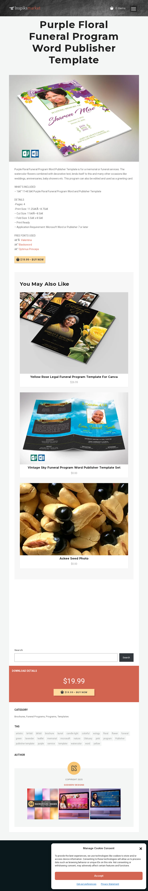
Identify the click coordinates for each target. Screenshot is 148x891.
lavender (29, 738)
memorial (52, 738)
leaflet (41, 738)
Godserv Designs (74, 785)
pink (98, 738)
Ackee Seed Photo (74, 558)
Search (18, 650)
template (62, 743)
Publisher (120, 738)
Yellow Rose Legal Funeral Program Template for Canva (74, 377)
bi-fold (29, 733)
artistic (19, 733)
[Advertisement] (74, 610)
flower (115, 733)
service (51, 743)
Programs (51, 716)
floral (105, 733)
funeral (125, 733)
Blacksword (25, 244)
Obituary (88, 738)
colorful (86, 733)
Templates (63, 716)
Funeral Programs (35, 716)
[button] (141, 848)
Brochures (19, 716)
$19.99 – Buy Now (31, 259)
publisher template (25, 743)
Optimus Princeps (29, 249)
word (87, 743)
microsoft (65, 738)
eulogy (96, 733)
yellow (97, 743)
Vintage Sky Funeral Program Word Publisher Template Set (74, 467)
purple (41, 743)
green (19, 738)
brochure (49, 733)
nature (77, 738)
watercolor (76, 743)
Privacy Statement (110, 884)
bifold (39, 733)
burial (60, 733)
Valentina (26, 240)
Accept (98, 875)
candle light (72, 733)
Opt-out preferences (86, 884)
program (107, 738)
